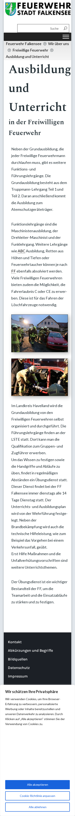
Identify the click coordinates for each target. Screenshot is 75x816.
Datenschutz (19, 667)
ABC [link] (21, 251)
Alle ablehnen (37, 807)
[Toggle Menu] (65, 37)
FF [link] (13, 271)
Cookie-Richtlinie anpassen (37, 796)
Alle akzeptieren (37, 784)
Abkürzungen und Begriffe (30, 650)
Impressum (18, 676)
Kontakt (15, 642)
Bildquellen (18, 659)
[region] (37, 750)
